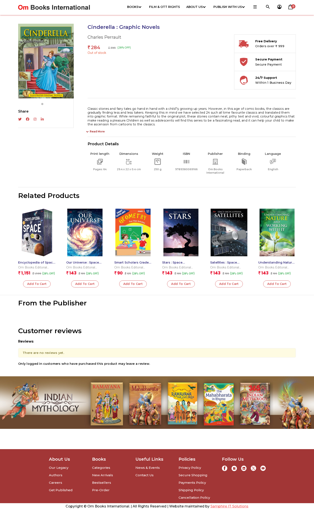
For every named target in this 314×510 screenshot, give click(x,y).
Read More (97, 131)
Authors (55, 475)
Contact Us (144, 475)
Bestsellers (101, 483)
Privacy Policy (190, 468)
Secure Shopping (193, 475)
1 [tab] (42, 104)
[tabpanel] (46, 61)
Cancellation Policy (194, 497)
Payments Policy (192, 483)
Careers (55, 483)
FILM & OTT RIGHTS (164, 7)
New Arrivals (102, 475)
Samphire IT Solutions (229, 506)
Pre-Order (101, 490)
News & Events (147, 468)
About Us (194, 7)
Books (132, 7)
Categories (101, 468)
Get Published (61, 490)
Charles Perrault (104, 37)
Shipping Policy (191, 490)
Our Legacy (58, 468)
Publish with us (227, 7)
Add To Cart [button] (37, 284)
